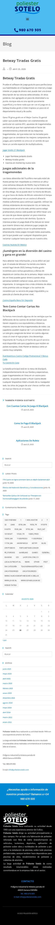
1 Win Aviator (31, 520)
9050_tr (33, 524)
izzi (17, 557)
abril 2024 (6, 712)
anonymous (22, 543)
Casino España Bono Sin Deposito (18, 300)
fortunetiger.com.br (29, 548)
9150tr (44, 524)
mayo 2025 (7, 673)
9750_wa (29, 529)
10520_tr (20, 534)
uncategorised (11, 571)
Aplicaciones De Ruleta (27, 440)
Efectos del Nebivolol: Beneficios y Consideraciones (23, 487)
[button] (27, 19)
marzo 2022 (7, 717)
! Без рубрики (10, 520)
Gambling (23, 552)
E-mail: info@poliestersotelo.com (27, 897)
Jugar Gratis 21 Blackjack (14, 150)
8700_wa (22, 524)
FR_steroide (10, 552)
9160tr (7, 529)
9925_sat (41, 529)
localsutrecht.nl (13, 562)
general (46, 552)
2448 (13, 524)
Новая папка (11, 585)
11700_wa (9, 543)
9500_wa (18, 529)
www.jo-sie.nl (11, 580)
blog (44, 543)
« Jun (5, 640)
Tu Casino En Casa (11, 362)
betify (34, 543)
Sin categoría (11, 566)
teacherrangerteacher (32, 566)
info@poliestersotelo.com (18, 770)
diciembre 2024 (9, 698)
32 (6, 524)
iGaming (8, 557)
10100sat (9, 534)
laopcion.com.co (30, 557)
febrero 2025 (8, 688)
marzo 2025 (7, 683)
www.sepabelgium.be (30, 580)
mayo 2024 (7, 707)
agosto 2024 (7, 703)
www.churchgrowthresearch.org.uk (22, 576)
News (27, 562)
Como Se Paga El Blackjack (27, 423)
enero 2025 (7, 693)
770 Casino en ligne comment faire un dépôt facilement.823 (26, 479)
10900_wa (9, 538)
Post (46, 562)
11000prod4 (37, 538)
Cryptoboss (10, 548)
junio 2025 (7, 669)
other (36, 562)
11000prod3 (22, 538)
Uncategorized (29, 571)
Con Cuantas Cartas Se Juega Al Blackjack (27, 406)
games (35, 552)
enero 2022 (7, 722)
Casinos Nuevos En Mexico (15, 244)
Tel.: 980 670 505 (28, 894)
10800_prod (33, 534)
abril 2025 (6, 678)
